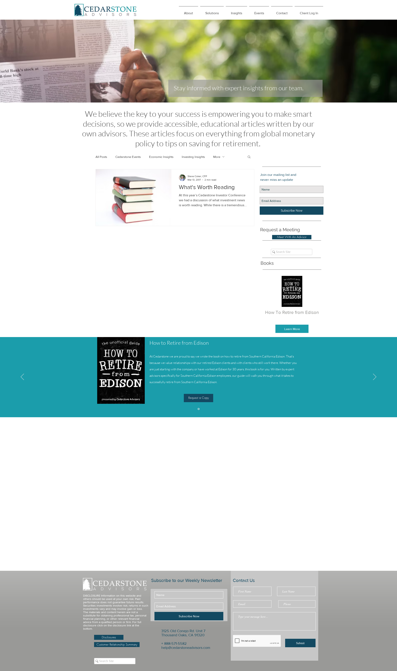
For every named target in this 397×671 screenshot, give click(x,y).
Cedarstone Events (128, 157)
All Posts (101, 157)
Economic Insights (161, 157)
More (216, 157)
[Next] (374, 377)
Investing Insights (193, 157)
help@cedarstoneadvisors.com (185, 648)
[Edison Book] (199, 409)
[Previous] (22, 377)
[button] (236, 11)
